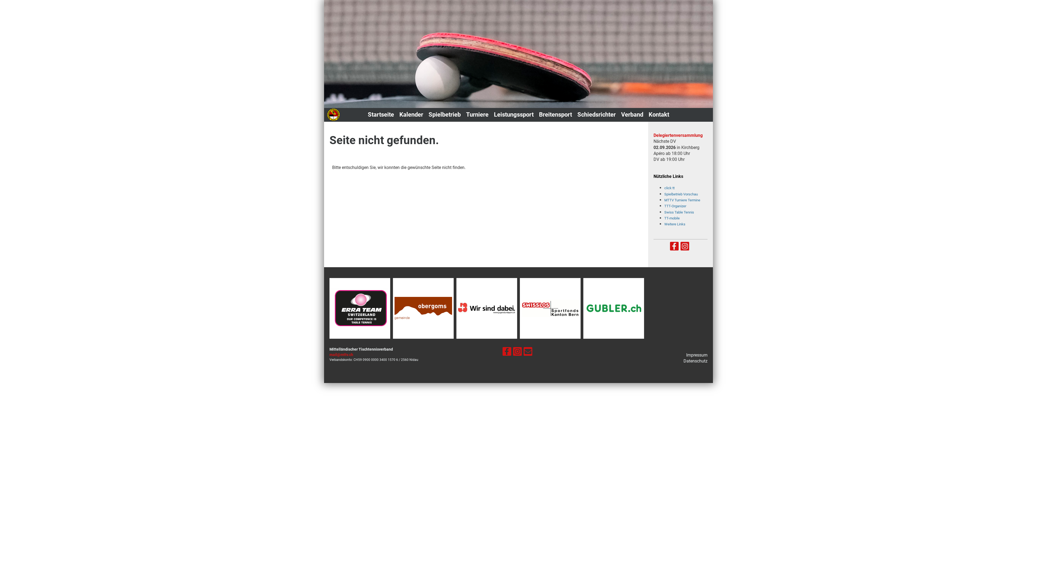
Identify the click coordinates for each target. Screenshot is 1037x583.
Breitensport (555, 114)
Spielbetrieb (445, 114)
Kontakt (659, 114)
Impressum (697, 355)
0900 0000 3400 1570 (379, 360)
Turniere (477, 114)
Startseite (381, 114)
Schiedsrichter (596, 114)
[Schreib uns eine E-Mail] (528, 353)
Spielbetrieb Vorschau (681, 194)
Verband (632, 114)
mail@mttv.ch (341, 354)
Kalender (411, 114)
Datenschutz (696, 361)
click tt (669, 188)
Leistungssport (514, 114)
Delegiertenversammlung (678, 135)
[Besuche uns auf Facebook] (674, 247)
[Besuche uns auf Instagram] (685, 247)
